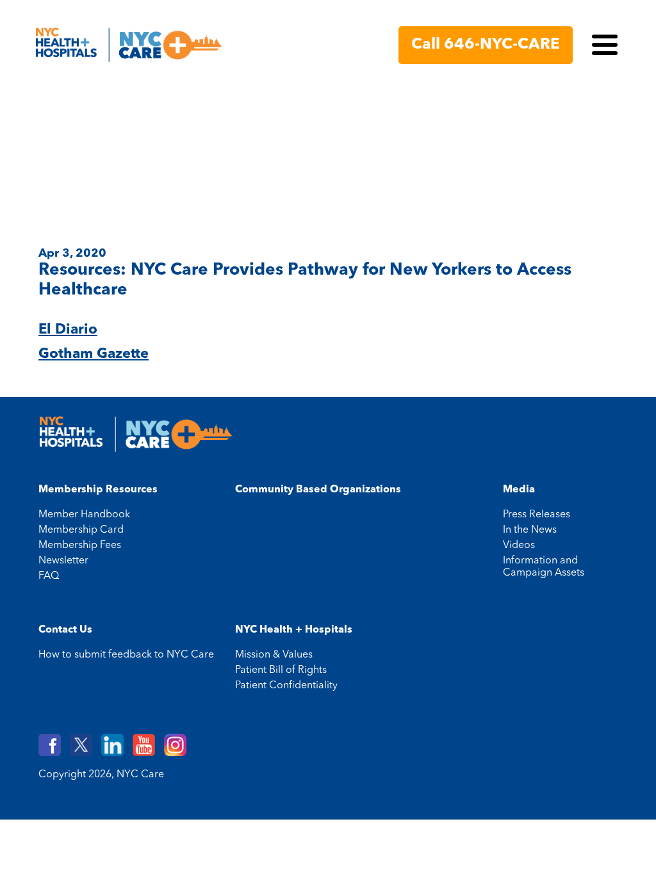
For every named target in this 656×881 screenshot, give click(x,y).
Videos (519, 545)
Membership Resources (98, 490)
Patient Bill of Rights (281, 670)
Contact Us (65, 630)
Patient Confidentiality (286, 686)
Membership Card (81, 530)
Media (519, 490)
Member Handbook (84, 515)
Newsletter (63, 561)
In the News (530, 530)
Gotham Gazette (93, 354)
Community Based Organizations (318, 490)
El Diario (67, 330)
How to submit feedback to (126, 655)
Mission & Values (274, 655)
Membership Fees (79, 545)
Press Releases (536, 515)
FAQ (48, 576)
